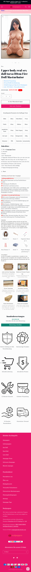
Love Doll (6, 455)
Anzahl (2, 93)
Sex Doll (5, 447)
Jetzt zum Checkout (15, 106)
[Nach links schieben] (12, 62)
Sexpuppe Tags (7, 502)
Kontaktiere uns (8, 476)
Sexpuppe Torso (10, 149)
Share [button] (4, 171)
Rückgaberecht (7, 484)
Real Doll (5, 451)
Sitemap (5, 498)
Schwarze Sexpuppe (9, 462)
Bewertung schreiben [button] (15, 325)
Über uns (5, 480)
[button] (2, 7)
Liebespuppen (7, 444)
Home (2, 10)
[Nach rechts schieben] (18, 62)
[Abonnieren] (26, 552)
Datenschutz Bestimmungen (11, 491)
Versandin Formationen (10, 487)
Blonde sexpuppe (8, 466)
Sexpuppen (6, 440)
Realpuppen (13, 569)
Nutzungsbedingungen (10, 495)
